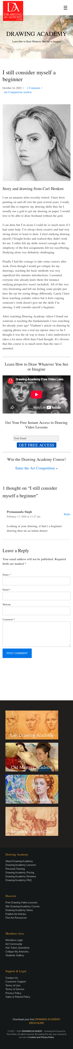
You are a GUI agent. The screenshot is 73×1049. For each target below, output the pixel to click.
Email (7, 589)
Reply (67, 514)
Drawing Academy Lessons (20, 864)
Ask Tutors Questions (17, 947)
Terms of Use (12, 985)
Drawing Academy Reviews (20, 876)
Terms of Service (14, 989)
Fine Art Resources (16, 917)
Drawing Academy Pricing (19, 872)
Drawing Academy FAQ (18, 880)
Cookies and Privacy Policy (41, 1037)
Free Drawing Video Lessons (21, 902)
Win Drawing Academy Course (22, 906)
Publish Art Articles (15, 914)
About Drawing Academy (19, 861)
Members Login (14, 940)
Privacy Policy (13, 993)
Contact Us (11, 977)
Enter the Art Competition (35, 467)
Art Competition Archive (18, 92)
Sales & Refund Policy (17, 996)
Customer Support (15, 981)
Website (7, 604)
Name (7, 574)
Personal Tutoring (15, 868)
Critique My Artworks (17, 951)
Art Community (13, 943)
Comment (9, 619)
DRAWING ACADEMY (36, 33)
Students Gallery (14, 955)
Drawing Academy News (19, 910)
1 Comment (33, 88)
